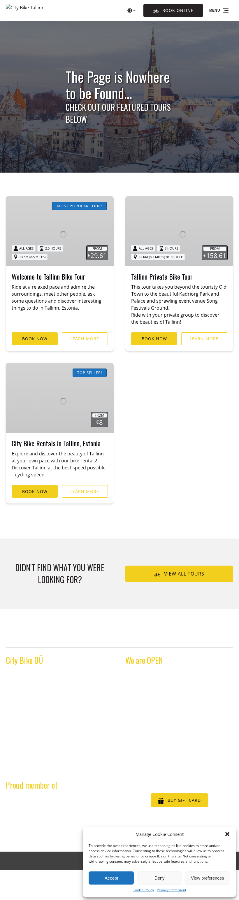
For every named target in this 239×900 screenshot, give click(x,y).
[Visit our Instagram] (23, 773)
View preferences (207, 878)
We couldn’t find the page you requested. (63, 636)
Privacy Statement (171, 889)
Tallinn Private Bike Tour (162, 276)
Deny (159, 878)
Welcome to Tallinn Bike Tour (48, 276)
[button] (227, 834)
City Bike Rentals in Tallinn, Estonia (56, 443)
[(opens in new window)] (60, 802)
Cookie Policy (143, 889)
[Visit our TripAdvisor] (37, 773)
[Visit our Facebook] (11, 773)
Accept (111, 878)
